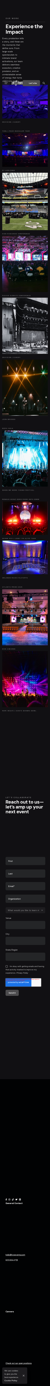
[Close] (23, 1375)
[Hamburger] (6, 83)
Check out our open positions (19, 1363)
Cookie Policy (10, 1380)
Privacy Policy (22, 973)
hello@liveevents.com (15, 1255)
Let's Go (33, 83)
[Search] (44, 83)
